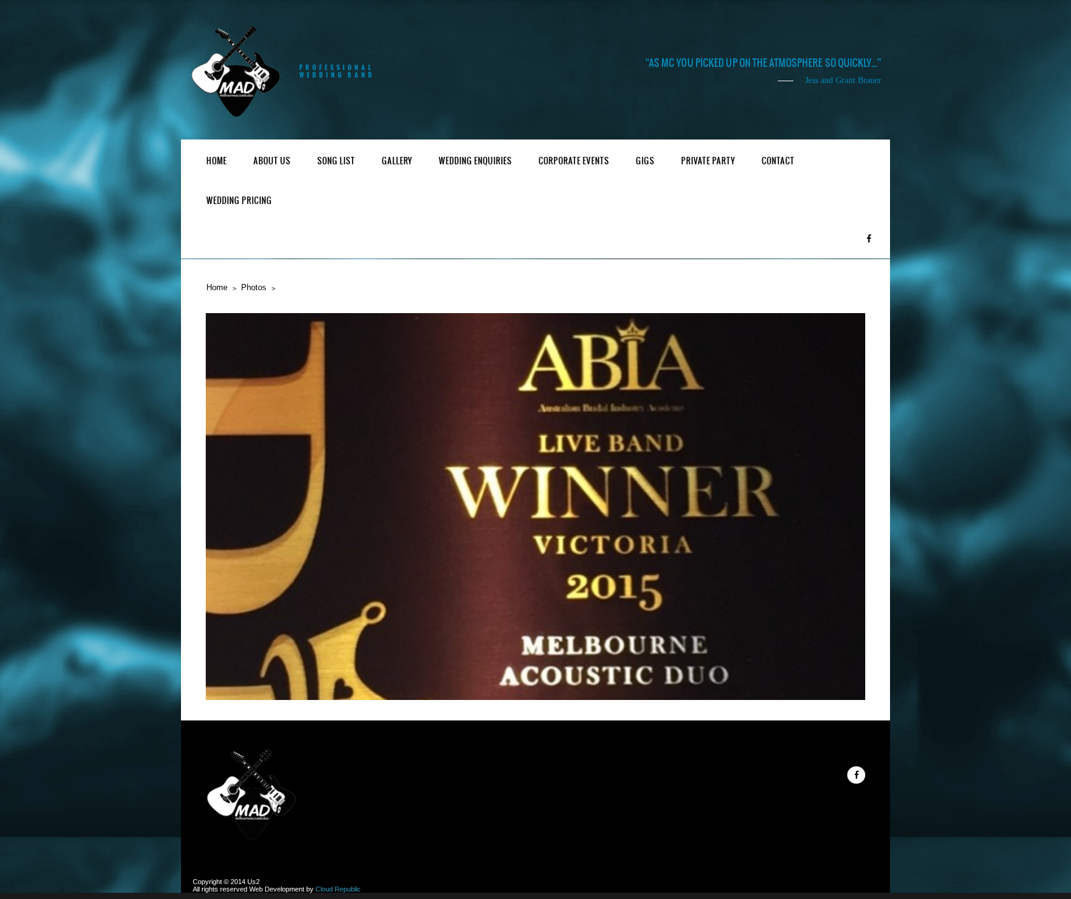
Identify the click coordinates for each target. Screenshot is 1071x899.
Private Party (708, 161)
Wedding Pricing (239, 200)
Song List (336, 161)
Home (216, 161)
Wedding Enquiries (475, 161)
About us (272, 161)
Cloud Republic (338, 889)
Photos (254, 287)
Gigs (645, 161)
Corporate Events (574, 161)
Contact (778, 161)
